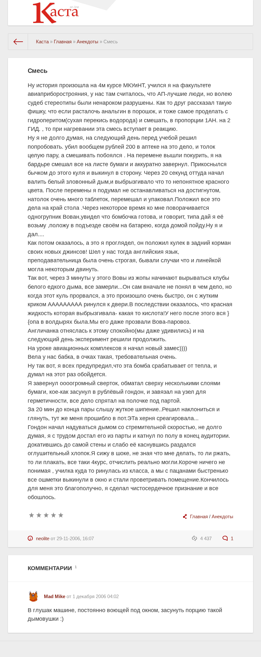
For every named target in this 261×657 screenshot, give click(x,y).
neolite (42, 538)
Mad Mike (54, 596)
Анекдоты (222, 516)
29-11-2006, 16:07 (75, 538)
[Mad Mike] (33, 593)
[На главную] (18, 42)
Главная (199, 516)
